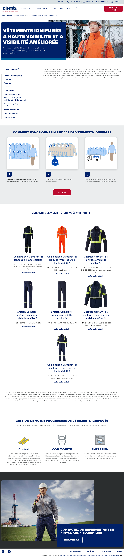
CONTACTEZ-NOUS (71, 540)
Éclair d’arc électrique (11, 109)
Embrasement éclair (11, 113)
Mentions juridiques (66, 555)
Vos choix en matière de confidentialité (108, 555)
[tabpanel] (62, 313)
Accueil (3, 15)
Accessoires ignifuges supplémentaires (11, 105)
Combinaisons (9, 90)
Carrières (89, 2)
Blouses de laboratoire (12, 94)
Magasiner (60, 2)
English (116, 2)
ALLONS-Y (62, 192)
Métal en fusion (9, 117)
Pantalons (7, 83)
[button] (24, 9)
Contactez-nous (113, 8)
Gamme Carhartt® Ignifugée (13, 76)
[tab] (62, 213)
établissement (75, 2)
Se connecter (103, 2)
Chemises (7, 79)
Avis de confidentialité (79, 555)
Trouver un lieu (105, 551)
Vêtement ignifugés (19, 15)
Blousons (7, 87)
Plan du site (91, 555)
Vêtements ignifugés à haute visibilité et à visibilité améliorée (15, 99)
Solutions (9, 15)
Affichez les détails (28, 273)
